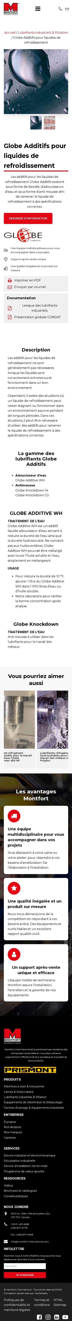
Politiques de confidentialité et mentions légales (17, 1305)
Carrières (10, 1137)
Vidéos (8, 1185)
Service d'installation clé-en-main (26, 1166)
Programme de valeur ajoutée (24, 1171)
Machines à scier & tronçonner (24, 1086)
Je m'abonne (25, 1274)
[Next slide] (68, 729)
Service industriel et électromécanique (29, 1155)
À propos (10, 1122)
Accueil (10, 32)
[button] (36, 122)
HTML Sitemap (60, 1302)
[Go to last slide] (4, 81)
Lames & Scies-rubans (18, 1092)
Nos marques (13, 1132)
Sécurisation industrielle (19, 1160)
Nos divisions (12, 1127)
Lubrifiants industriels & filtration (43, 32)
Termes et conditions (42, 1302)
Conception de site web (16, 1293)
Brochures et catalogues (20, 1190)
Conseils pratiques (16, 1196)
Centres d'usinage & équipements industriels (34, 1107)
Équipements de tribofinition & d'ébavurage (33, 1102)
